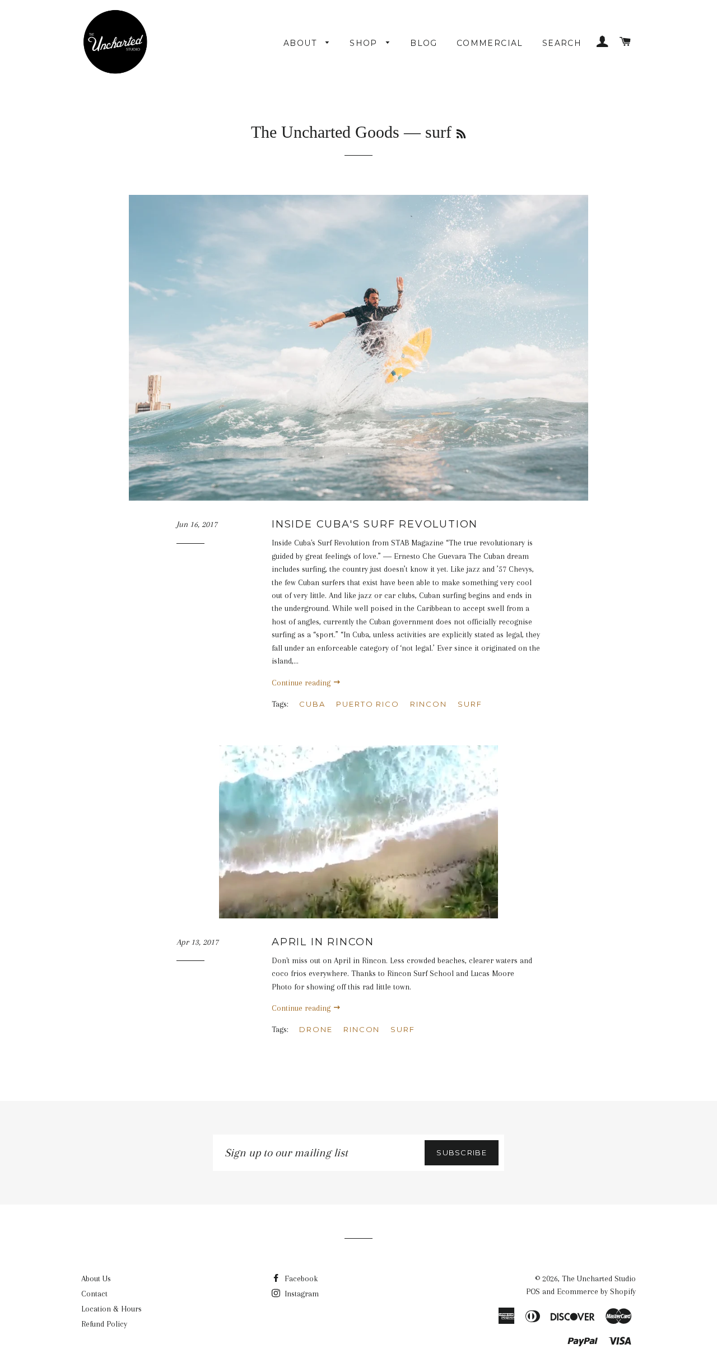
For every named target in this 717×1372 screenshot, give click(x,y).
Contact (94, 1293)
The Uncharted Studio (599, 1278)
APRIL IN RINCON (323, 942)
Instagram (300, 1293)
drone (316, 1029)
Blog (423, 43)
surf (470, 703)
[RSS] (461, 134)
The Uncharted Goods (325, 132)
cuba (312, 703)
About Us (96, 1278)
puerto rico (367, 703)
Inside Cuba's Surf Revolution (375, 524)
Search (561, 43)
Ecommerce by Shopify (596, 1291)
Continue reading (302, 682)
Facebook (300, 1278)
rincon (428, 703)
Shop (365, 43)
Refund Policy (104, 1323)
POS (533, 1291)
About (301, 43)
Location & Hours (111, 1308)
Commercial (490, 43)
